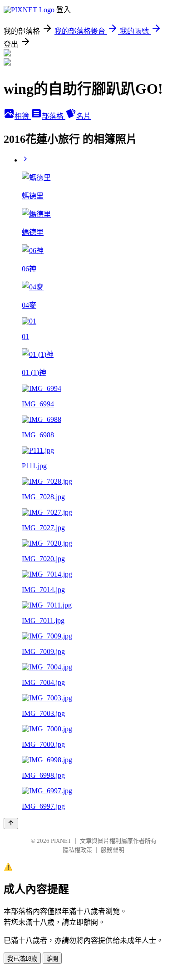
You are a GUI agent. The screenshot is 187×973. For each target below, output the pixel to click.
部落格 (53, 116)
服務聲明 (112, 849)
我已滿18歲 (22, 958)
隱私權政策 (77, 849)
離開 (52, 958)
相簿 (23, 116)
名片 (83, 116)
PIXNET (61, 840)
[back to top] (11, 823)
